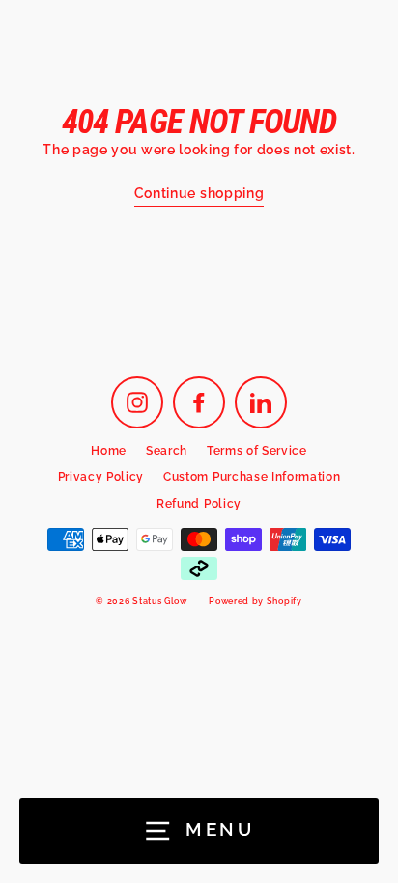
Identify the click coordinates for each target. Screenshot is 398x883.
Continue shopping (199, 193)
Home (109, 450)
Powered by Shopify (255, 601)
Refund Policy (199, 503)
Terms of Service (257, 450)
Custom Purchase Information (251, 476)
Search (166, 450)
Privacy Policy (101, 476)
